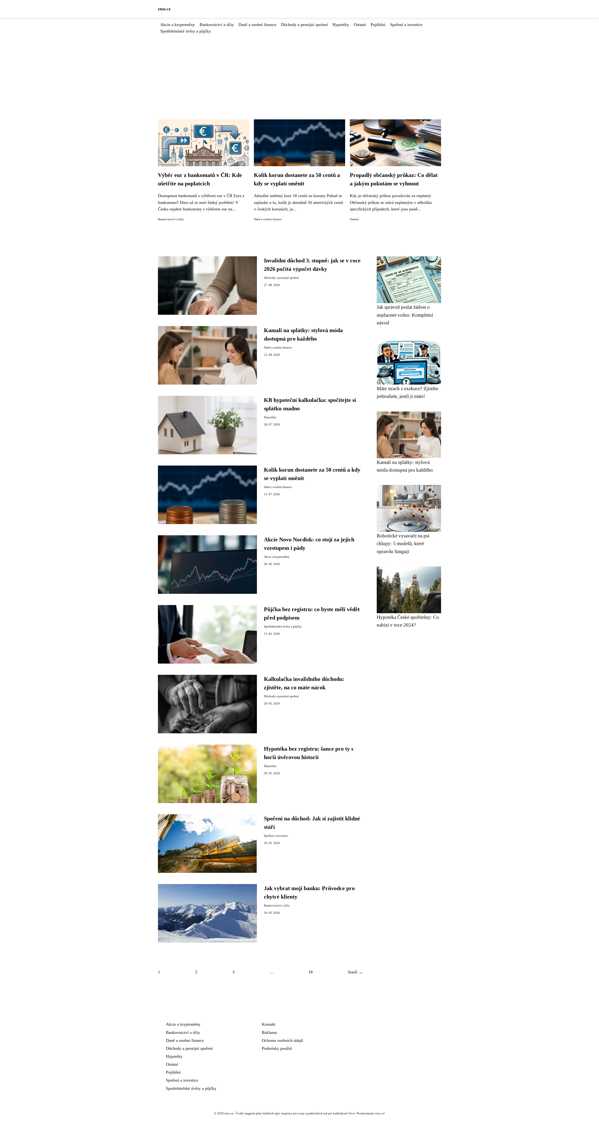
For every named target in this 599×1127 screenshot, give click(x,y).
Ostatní (360, 24)
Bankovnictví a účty (217, 24)
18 (310, 972)
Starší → (355, 972)
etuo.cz (164, 9)
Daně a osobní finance (257, 24)
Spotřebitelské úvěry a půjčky (185, 31)
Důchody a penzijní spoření (304, 24)
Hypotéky (340, 24)
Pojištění (378, 24)
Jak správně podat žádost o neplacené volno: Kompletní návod (405, 314)
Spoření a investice (406, 24)
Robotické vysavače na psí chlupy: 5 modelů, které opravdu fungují (403, 543)
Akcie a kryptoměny (177, 24)
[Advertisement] (299, 69)
